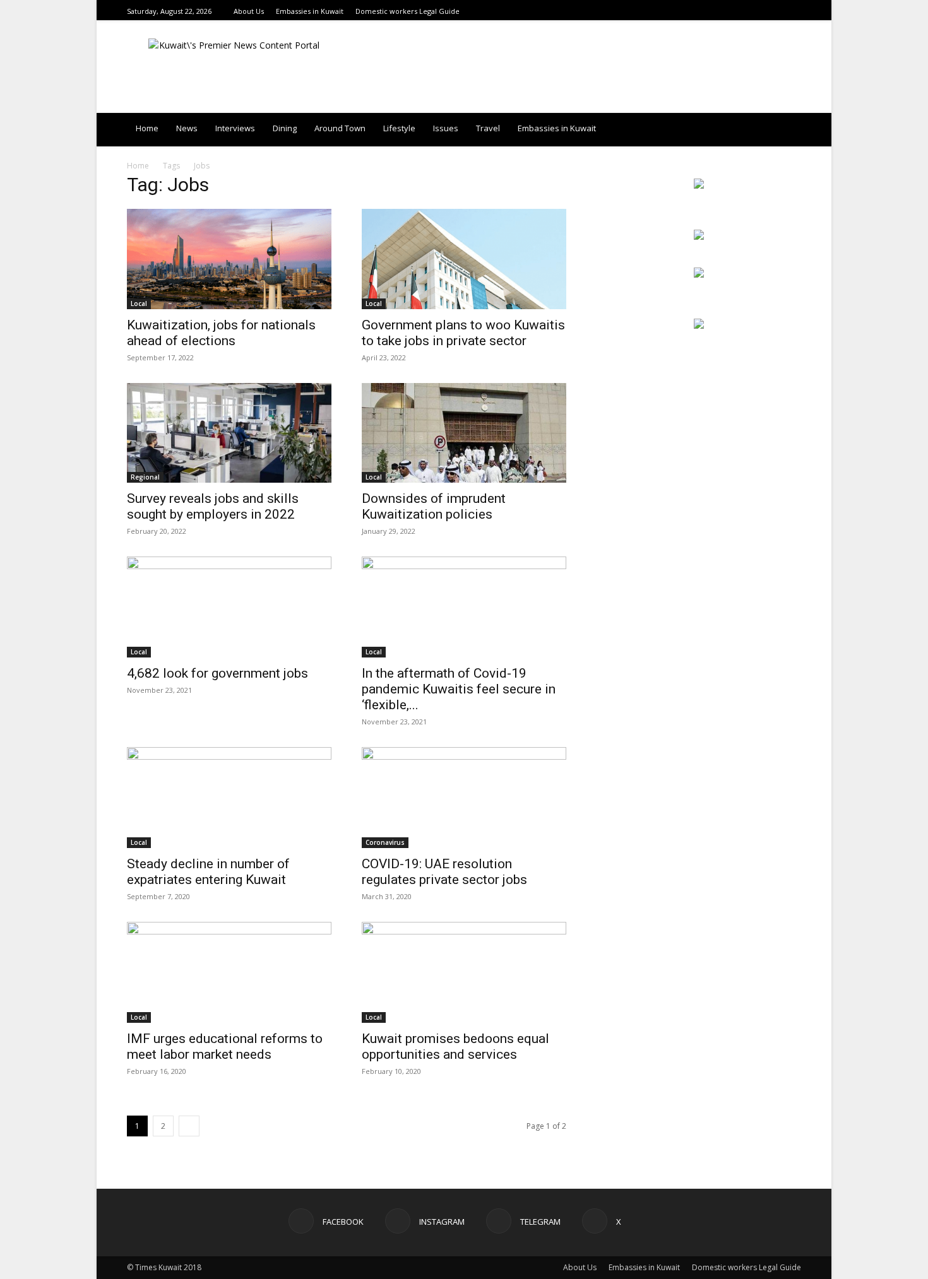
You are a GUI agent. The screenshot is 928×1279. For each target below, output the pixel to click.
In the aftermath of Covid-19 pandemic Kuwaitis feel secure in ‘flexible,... (459, 689)
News (187, 128)
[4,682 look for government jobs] (229, 607)
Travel (488, 128)
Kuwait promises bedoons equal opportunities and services (455, 1046)
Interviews (235, 128)
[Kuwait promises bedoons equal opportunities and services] (464, 972)
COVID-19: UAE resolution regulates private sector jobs (444, 871)
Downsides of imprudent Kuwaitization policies (434, 506)
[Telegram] (778, 11)
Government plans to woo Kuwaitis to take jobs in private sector (463, 332)
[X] (794, 11)
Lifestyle (399, 128)
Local (139, 303)
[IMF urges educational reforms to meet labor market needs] (229, 972)
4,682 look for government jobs (219, 673)
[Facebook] (747, 11)
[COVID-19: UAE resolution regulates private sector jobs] (464, 797)
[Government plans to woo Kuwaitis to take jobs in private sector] (464, 259)
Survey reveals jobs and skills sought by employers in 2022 (213, 506)
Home (147, 128)
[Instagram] (763, 11)
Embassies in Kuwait (309, 11)
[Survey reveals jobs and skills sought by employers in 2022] (229, 433)
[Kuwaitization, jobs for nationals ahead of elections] (229, 259)
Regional (145, 477)
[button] (786, 129)
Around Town (340, 128)
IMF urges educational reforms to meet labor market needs (225, 1046)
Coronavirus (385, 842)
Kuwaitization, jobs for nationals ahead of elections (221, 332)
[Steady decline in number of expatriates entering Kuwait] (229, 797)
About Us (249, 11)
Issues (445, 128)
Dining (285, 128)
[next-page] (189, 1126)
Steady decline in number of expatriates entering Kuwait (208, 871)
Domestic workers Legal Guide (407, 11)
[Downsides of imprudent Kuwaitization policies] (464, 433)
